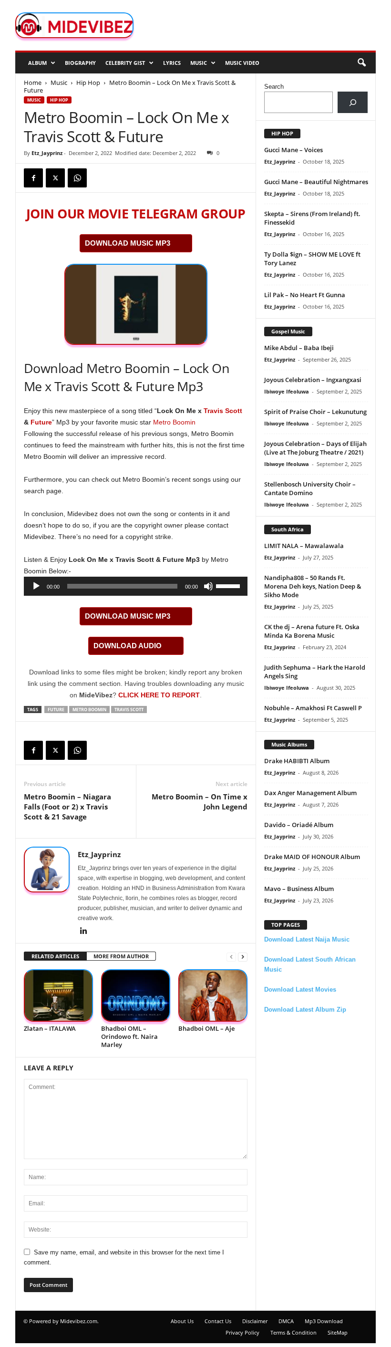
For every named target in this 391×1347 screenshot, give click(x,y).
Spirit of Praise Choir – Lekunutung (315, 411)
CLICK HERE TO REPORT (159, 695)
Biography (80, 62)
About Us (182, 1321)
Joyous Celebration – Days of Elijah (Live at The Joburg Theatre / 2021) (315, 447)
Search (274, 86)
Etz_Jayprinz (46, 152)
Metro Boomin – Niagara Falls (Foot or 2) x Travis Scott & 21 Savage (67, 806)
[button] (361, 62)
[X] (55, 177)
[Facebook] (33, 177)
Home (32, 82)
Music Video (242, 62)
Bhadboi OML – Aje (206, 1028)
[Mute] (208, 586)
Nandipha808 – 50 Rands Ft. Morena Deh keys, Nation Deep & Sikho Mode (312, 586)
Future (41, 422)
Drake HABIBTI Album (296, 760)
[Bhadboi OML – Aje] (212, 995)
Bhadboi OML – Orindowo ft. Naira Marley (129, 1036)
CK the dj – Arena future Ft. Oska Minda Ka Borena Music (312, 631)
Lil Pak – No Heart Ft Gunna (304, 294)
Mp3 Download (324, 1321)
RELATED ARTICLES (55, 956)
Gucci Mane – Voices (293, 149)
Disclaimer (255, 1321)
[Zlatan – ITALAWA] (58, 995)
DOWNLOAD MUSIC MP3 (127, 243)
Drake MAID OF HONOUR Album (312, 856)
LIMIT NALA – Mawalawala (304, 545)
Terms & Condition (293, 1332)
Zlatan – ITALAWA (50, 1028)
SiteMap (338, 1332)
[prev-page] (231, 957)
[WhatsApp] (77, 177)
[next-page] (242, 957)
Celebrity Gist (125, 62)
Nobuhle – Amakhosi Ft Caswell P (313, 708)
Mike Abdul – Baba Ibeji (299, 347)
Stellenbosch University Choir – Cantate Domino (310, 488)
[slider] (229, 585)
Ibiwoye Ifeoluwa (286, 391)
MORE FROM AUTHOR (121, 956)
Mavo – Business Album (299, 888)
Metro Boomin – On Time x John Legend (199, 801)
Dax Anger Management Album (310, 792)
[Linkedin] (83, 931)
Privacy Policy (242, 1332)
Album (37, 62)
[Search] (353, 102)
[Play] (36, 586)
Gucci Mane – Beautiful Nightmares (316, 181)
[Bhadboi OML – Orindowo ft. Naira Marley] (135, 995)
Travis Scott (223, 410)
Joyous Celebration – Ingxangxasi (312, 379)
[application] (135, 586)
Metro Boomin (174, 422)
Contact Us (218, 1321)
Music (198, 62)
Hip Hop (88, 82)
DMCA (286, 1321)
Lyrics (172, 62)
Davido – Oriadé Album (298, 824)
